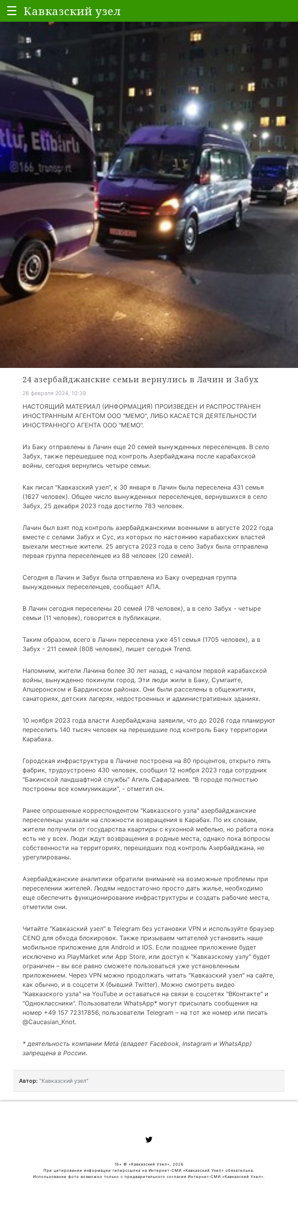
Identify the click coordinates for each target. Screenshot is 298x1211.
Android (122, 947)
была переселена (204, 487)
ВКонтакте (244, 994)
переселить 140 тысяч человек (70, 730)
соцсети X (88, 984)
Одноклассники (49, 1003)
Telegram (126, 928)
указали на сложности (99, 820)
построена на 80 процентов (182, 761)
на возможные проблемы (216, 879)
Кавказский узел (83, 487)
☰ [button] (11, 10)
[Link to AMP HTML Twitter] (149, 1141)
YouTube (104, 994)
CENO (31, 938)
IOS (147, 947)
